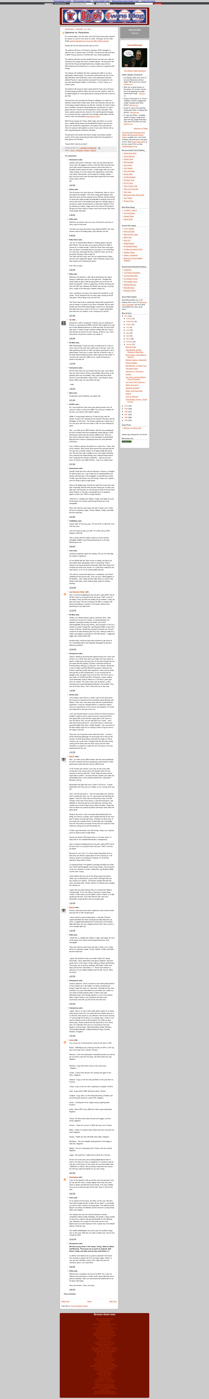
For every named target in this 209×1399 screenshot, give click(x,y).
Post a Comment (70, 1294)
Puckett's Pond (129, 180)
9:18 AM (72, 517)
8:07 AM (72, 400)
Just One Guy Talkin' (77, 592)
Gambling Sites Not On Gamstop (104, 1328)
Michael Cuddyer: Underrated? (136, 360)
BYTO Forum (128, 183)
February (129, 342)
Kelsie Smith (128, 219)
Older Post (113, 1301)
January (129, 344)
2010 (126, 406)
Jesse (71, 1040)
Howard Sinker (129, 216)
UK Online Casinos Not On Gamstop (104, 1348)
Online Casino (104, 1390)
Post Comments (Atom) (79, 1306)
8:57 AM (72, 464)
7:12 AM (72, 363)
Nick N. (72, 756)
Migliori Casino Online (104, 1362)
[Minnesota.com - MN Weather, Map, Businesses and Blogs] (126, 442)
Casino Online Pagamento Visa (105, 1368)
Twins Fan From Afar (131, 189)
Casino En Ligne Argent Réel (104, 1386)
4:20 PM (72, 976)
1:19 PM (72, 690)
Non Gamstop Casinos (104, 1329)
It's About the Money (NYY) (133, 249)
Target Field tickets (138, 142)
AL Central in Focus (131, 279)
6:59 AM (72, 338)
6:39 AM (72, 235)
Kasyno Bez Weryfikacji (104, 1319)
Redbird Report (129, 243)
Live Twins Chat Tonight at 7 (136, 382)
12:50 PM (72, 649)
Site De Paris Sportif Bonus (104, 1369)
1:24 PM (72, 903)
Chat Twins (127, 192)
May (127, 333)
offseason (79, 150)
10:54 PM (72, 1239)
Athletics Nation (129, 252)
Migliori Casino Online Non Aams (104, 1324)
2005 (126, 420)
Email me (134, 33)
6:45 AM (72, 270)
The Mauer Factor (132, 368)
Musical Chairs (131, 347)
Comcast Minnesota (134, 45)
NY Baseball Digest (130, 246)
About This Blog (135, 30)
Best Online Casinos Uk (104, 1357)
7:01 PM (72, 1036)
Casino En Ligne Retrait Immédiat (104, 1393)
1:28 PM (72, 931)
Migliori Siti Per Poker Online (104, 1391)
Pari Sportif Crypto (104, 1375)
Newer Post (65, 1301)
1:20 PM (72, 752)
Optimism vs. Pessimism (77, 32)
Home (89, 1301)
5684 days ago (128, 84)
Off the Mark (128, 174)
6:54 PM (72, 1004)
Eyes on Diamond (132, 396)
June (128, 330)
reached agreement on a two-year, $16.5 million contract (89, 41)
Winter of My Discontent (134, 391)
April (127, 336)
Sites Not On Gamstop (104, 1353)
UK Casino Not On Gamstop (104, 1360)
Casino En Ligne (104, 1377)
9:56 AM (72, 546)
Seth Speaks (128, 168)
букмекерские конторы (104, 1373)
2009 (126, 409)
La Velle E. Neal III (130, 210)
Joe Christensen (129, 213)
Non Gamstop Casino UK (104, 1337)
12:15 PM (72, 610)
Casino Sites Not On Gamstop (104, 1358)
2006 (126, 417)
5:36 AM (72, 215)
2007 (126, 414)
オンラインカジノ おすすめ (104, 1382)
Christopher (73, 1177)
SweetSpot (127, 270)
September (130, 321)
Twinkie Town (128, 159)
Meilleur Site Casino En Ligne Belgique (104, 1366)
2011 (126, 316)
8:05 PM (72, 1194)
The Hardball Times (130, 282)
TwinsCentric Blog (130, 153)
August (128, 324)
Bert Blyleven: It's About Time (136, 366)
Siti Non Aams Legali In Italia (104, 1380)
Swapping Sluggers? (133, 388)
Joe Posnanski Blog (131, 276)
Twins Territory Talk (130, 186)
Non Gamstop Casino (104, 1339)
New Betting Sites (104, 1326)
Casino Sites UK (104, 1340)
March (128, 339)
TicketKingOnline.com (129, 146)
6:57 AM (72, 316)
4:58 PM (72, 1289)
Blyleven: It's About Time (132, 428)
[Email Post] (99, 148)
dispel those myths (93, 116)
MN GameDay (129, 162)
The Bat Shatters (130, 177)
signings (93, 150)
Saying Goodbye (131, 363)
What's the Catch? (132, 385)
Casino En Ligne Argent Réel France (104, 1388)
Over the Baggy (129, 171)
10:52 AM (72, 588)
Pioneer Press (129, 201)
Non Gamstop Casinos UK (104, 1331)
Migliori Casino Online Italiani (104, 1364)
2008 (126, 412)
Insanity (128, 374)
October (129, 319)
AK (70, 320)
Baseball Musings (130, 285)
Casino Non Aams (104, 1320)
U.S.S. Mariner (129, 229)
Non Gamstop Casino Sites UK (104, 1333)
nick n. (73, 150)
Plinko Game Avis (104, 1371)
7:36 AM (72, 389)
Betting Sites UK (104, 1346)
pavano (86, 150)
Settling (128, 394)
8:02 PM (72, 1173)
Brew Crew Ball (129, 231)
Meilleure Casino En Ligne (104, 1384)
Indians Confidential (131, 255)
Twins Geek (128, 165)
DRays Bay (128, 237)
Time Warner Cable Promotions (135, 71)
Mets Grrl (127, 240)
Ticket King (126, 133)
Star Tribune (128, 198)
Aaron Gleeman (129, 156)
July (127, 327)
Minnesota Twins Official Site (134, 195)
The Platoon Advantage (132, 273)
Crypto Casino (104, 1322)
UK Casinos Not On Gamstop (104, 1342)
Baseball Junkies (130, 290)
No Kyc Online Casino (104, 1378)
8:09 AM (72, 1267)
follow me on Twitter (141, 128)
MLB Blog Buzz (129, 288)
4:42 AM (72, 185)
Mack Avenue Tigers (131, 234)
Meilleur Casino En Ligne (104, 1344)
